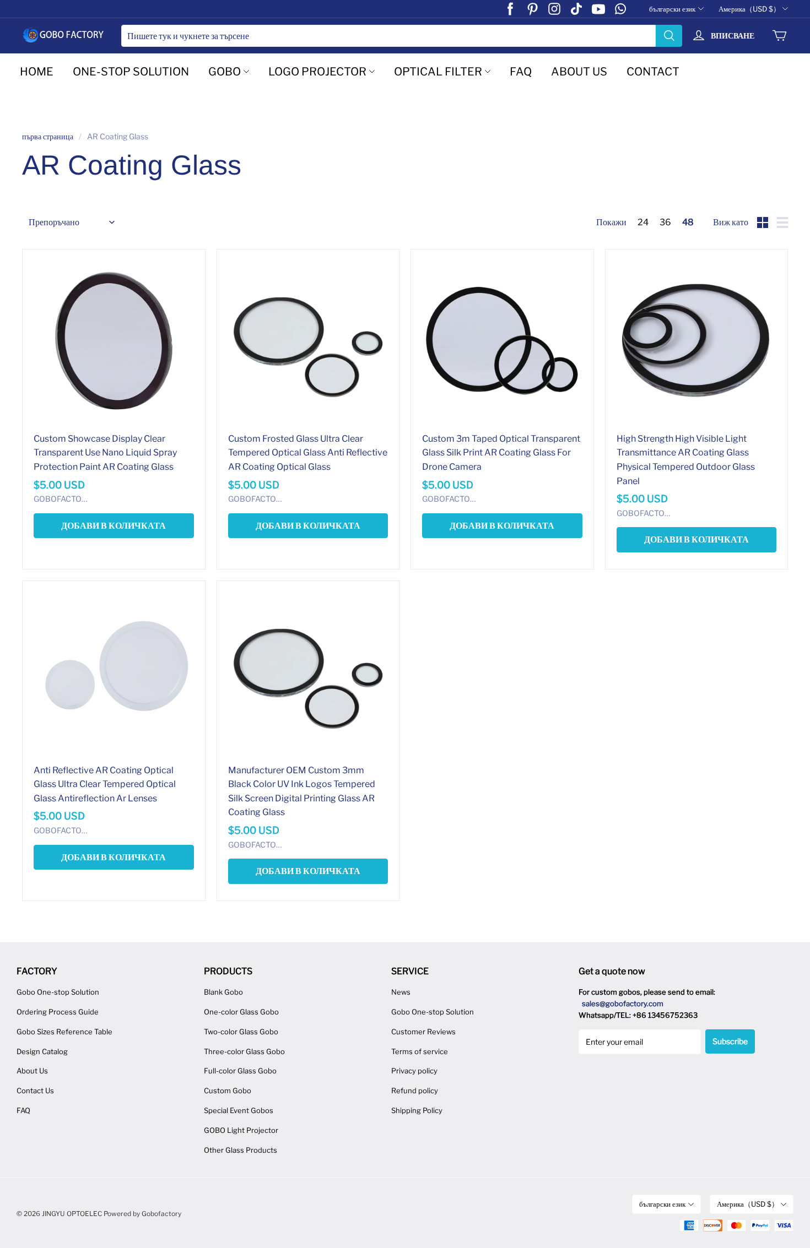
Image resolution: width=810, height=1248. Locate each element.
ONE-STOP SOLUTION (131, 71)
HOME (36, 71)
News (401, 991)
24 (643, 222)
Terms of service (419, 1051)
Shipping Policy (416, 1110)
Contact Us (35, 1090)
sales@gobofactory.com (622, 1003)
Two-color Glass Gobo (241, 1031)
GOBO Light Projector (241, 1130)
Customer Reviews (423, 1031)
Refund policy (414, 1090)
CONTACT (653, 71)
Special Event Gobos (238, 1110)
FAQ (521, 71)
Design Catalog (42, 1051)
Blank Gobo (223, 991)
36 (665, 222)
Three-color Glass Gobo (244, 1051)
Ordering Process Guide (58, 1011)
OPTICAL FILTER (438, 71)
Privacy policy (414, 1070)
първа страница (47, 136)
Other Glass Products (240, 1150)
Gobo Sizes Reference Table (64, 1031)
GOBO (224, 71)
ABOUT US (579, 71)
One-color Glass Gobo (241, 1011)
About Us (32, 1070)
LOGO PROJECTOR (317, 71)
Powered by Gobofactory (142, 1213)
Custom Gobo (227, 1090)
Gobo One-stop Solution (58, 991)
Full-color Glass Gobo (240, 1070)
